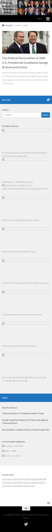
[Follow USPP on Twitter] (48, 99)
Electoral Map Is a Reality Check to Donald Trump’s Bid (25, 429)
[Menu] (48, 502)
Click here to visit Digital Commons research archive (23, 482)
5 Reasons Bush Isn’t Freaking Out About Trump (23, 413)
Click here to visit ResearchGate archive (18, 485)
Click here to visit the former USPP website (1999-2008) (24, 479)
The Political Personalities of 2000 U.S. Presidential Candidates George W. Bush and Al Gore (25, 62)
